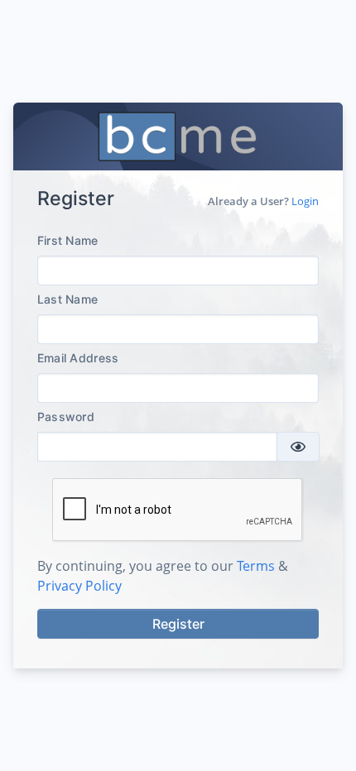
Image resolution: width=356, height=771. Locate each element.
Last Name (68, 299)
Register (178, 623)
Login (305, 201)
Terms (256, 566)
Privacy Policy (79, 586)
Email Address (78, 358)
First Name (68, 240)
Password (65, 416)
